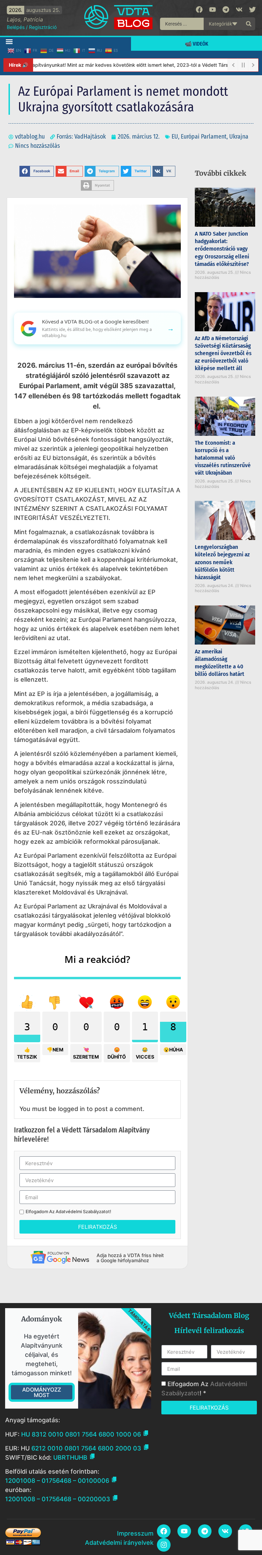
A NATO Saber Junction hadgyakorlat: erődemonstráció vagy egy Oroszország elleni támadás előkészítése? (222, 248)
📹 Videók (196, 44)
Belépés (16, 27)
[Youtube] (212, 9)
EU (175, 136)
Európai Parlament (204, 136)
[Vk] (239, 9)
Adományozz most (41, 1392)
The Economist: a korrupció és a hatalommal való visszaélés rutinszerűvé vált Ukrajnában (223, 457)
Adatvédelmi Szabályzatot (83, 1211)
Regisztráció (43, 27)
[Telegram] (226, 9)
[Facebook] (199, 9)
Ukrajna (238, 136)
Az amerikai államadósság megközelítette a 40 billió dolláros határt (219, 663)
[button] (9, 41)
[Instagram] (164, 1545)
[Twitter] (252, 9)
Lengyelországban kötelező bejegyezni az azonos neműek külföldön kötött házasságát (222, 562)
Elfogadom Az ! (68, 1211)
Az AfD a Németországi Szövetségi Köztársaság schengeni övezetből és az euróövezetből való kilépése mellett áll (223, 353)
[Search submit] (248, 23)
